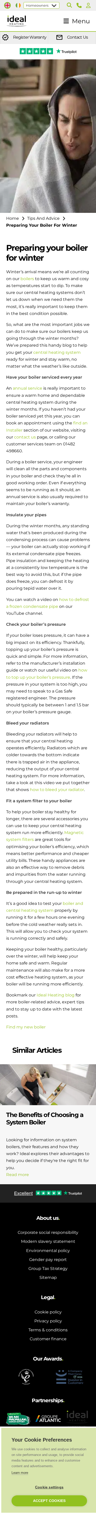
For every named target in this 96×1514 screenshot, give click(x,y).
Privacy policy (48, 1321)
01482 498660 (80, 5)
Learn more (20, 1473)
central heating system (57, 352)
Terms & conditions (48, 1330)
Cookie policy (48, 1312)
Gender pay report (48, 1259)
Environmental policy (48, 1250)
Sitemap (48, 1277)
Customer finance (48, 1338)
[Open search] (69, 5)
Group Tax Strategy (48, 1268)
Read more (17, 1174)
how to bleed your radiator (57, 789)
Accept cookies (49, 1501)
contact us (25, 437)
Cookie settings (49, 1487)
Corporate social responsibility (48, 1232)
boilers (27, 278)
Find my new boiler (26, 1027)
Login (89, 5)
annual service (27, 388)
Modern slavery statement (48, 1241)
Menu (81, 21)
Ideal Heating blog (55, 995)
